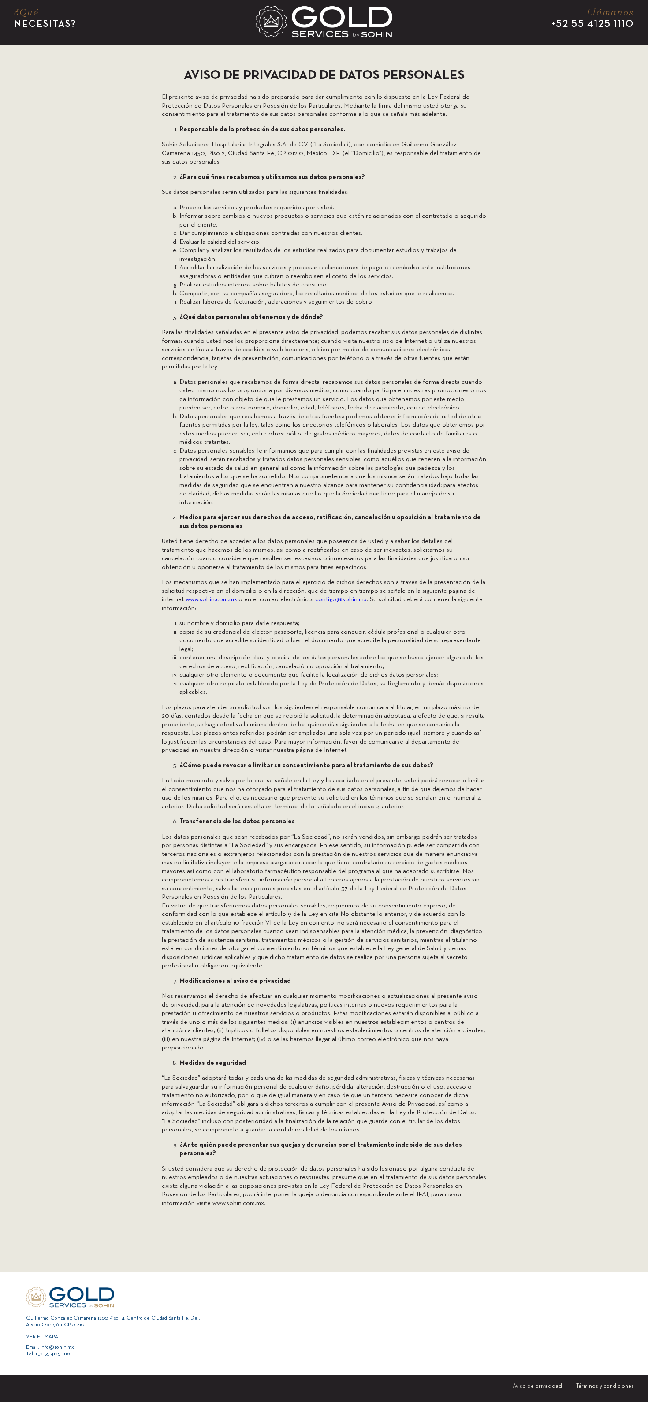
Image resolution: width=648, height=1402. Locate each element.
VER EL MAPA (42, 1337)
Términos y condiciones (605, 1386)
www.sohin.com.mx (211, 599)
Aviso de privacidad (537, 1386)
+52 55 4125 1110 (592, 18)
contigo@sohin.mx (341, 599)
